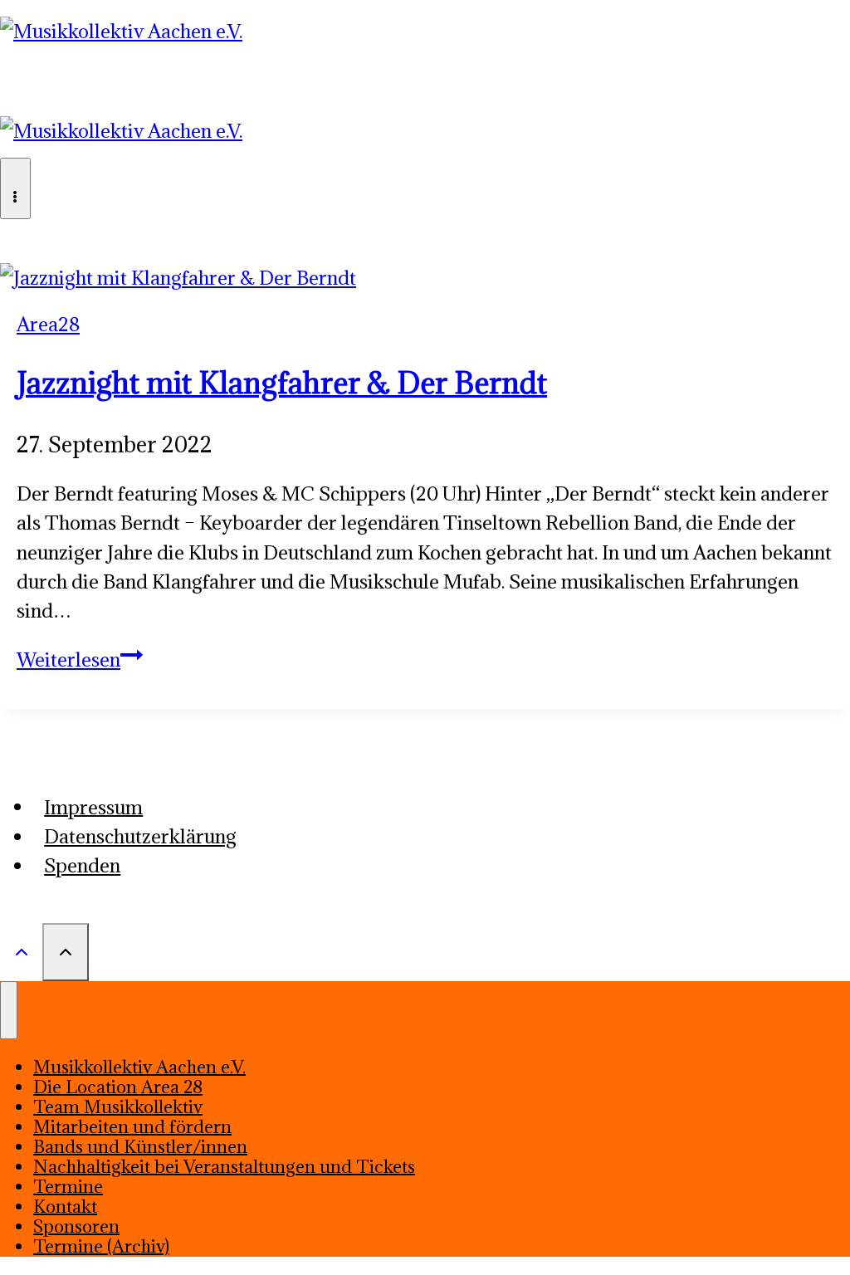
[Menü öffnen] (15, 188)
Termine (68, 1186)
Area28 (48, 323)
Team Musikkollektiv (118, 1107)
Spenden (82, 864)
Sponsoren (76, 1226)
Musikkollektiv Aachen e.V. (139, 1067)
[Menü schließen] (8, 1010)
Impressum (93, 806)
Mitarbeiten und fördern (132, 1127)
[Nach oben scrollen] (21, 950)
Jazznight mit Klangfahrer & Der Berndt (282, 383)
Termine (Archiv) (101, 1246)
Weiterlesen (80, 659)
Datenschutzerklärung (140, 835)
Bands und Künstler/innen (140, 1147)
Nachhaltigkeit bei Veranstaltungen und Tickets (224, 1166)
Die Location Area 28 (118, 1087)
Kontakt (65, 1206)
